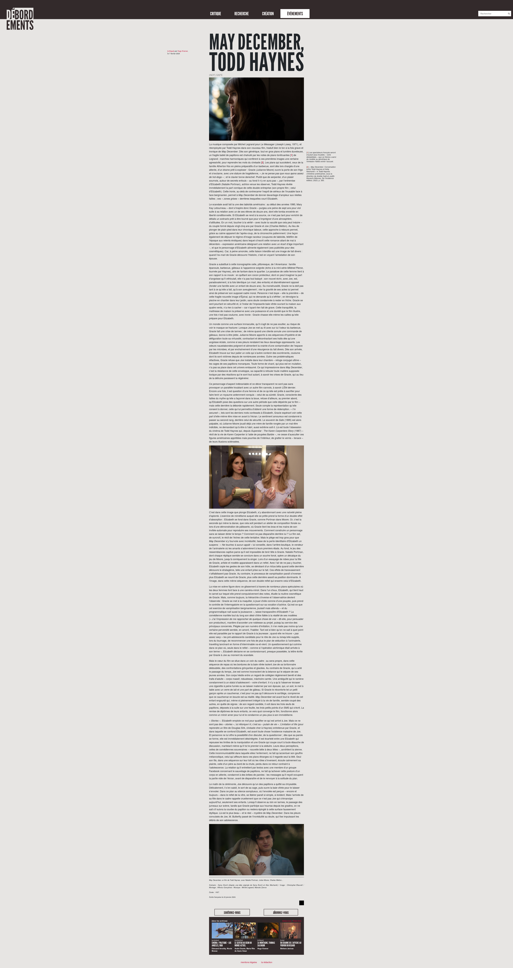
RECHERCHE (241, 13)
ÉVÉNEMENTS (295, 13)
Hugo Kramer (183, 51)
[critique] (170, 51)
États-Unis (297, 921)
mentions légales (249, 962)
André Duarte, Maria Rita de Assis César (245, 945)
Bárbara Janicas (290, 944)
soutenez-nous (232, 912)
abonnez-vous (281, 912)
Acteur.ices (286, 921)
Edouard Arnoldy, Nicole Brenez (222, 945)
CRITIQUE (215, 13)
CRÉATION (268, 13)
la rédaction (266, 962)
